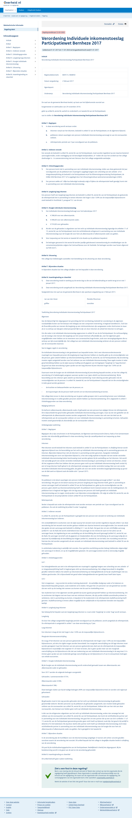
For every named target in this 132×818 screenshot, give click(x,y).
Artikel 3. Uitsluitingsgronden (16, 54)
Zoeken (21, 10)
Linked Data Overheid (76, 805)
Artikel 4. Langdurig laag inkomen (18, 58)
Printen (120, 24)
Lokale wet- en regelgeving (19, 16)
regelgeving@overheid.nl (112, 782)
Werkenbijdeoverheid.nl (108, 810)
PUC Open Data (74, 807)
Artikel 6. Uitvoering (13, 67)
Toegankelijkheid (43, 807)
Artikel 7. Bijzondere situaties (16, 71)
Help (7, 810)
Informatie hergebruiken (46, 802)
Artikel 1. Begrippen (13, 47)
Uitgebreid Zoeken (34, 10)
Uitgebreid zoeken (34, 16)
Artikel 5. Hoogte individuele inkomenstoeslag (16, 62)
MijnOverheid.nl (105, 802)
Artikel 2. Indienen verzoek (15, 51)
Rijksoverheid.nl (105, 805)
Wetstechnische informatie (13, 25)
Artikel (8, 44)
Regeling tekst (9, 29)
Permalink (108, 24)
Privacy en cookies (43, 805)
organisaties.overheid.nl (105, 778)
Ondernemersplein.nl (107, 807)
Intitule (8, 40)
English (8, 807)
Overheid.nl (9, 11)
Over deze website (12, 802)
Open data (72, 802)
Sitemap (40, 810)
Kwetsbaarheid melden (45, 813)
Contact (9, 805)
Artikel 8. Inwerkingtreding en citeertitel (17, 75)
